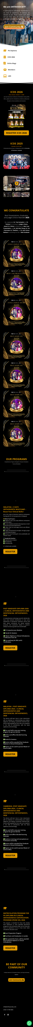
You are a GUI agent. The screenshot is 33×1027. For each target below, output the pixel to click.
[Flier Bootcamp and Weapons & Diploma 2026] (16, 567)
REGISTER (10, 551)
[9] (16, 168)
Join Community (13, 26)
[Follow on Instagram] (8, 1014)
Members (11, 70)
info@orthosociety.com (9, 1007)
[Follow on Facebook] (4, 1014)
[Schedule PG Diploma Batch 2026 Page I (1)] (16, 665)
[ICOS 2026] (16, 127)
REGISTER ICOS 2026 (16, 132)
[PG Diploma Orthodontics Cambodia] (16, 771)
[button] (29, 1023)
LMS (9, 76)
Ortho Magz (11, 63)
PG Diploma (12, 51)
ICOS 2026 (11, 57)
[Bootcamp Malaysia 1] (16, 471)
